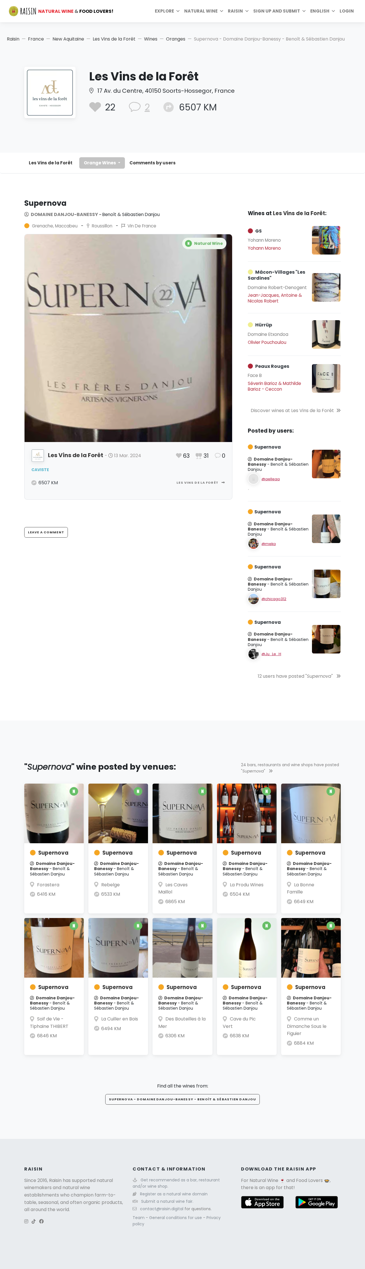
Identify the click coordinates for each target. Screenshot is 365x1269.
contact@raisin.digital (161, 1209)
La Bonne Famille (300, 888)
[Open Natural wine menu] (221, 11)
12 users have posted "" (296, 676)
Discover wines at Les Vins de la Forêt (292, 410)
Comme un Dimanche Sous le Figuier (307, 1026)
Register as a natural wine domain (174, 1194)
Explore (164, 11)
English (319, 11)
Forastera (48, 884)
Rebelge (110, 884)
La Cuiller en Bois (119, 1019)
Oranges (175, 39)
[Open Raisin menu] (247, 11)
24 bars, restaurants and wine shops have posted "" (290, 768)
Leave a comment (46, 532)
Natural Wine (264, 1180)
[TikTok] (34, 1221)
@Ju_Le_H (271, 653)
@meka (268, 543)
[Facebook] (41, 1221)
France (36, 39)
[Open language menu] (333, 11)
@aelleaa (270, 479)
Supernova (53, 852)
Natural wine (201, 11)
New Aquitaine (68, 39)
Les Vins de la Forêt (114, 39)
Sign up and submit (276, 11)
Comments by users (152, 163)
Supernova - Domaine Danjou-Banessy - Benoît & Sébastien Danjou (182, 1099)
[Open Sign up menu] (304, 11)
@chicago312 (273, 598)
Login (347, 11)
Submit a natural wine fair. (167, 1201)
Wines (150, 39)
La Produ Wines (246, 884)
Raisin (13, 39)
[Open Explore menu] (178, 11)
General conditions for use (176, 1217)
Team (139, 1217)
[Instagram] (26, 1221)
